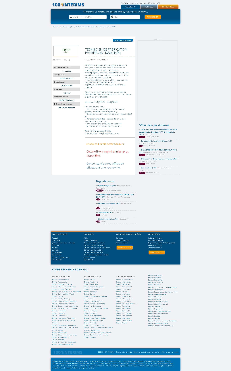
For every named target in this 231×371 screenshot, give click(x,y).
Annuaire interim (160, 363)
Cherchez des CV (155, 248)
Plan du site (56, 260)
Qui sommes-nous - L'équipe (63, 243)
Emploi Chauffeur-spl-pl (158, 304)
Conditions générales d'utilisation (147, 352)
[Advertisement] (158, 81)
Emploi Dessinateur (124, 320)
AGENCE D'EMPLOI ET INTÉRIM (128, 234)
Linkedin (55, 250)
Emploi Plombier (122, 292)
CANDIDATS (130, 7)
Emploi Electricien (123, 308)
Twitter (55, 248)
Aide (86, 238)
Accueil (55, 238)
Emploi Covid (121, 323)
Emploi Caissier (154, 306)
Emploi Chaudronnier (156, 290)
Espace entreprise (155, 240)
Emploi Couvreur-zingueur (126, 304)
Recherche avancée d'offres (63, 361)
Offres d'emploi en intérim (94, 245)
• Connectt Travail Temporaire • (158, 152)
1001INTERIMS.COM (60, 234)
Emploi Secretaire (123, 284)
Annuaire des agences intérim (96, 255)
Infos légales (57, 252)
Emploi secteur (66, 363)
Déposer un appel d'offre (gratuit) (162, 243)
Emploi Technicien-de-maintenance (162, 287)
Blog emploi (88, 260)
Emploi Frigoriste (123, 306)
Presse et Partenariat (60, 257)
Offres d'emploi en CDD (93, 252)
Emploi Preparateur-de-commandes (162, 292)
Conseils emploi (115, 361)
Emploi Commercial (124, 287)
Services (119, 238)
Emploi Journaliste (123, 313)
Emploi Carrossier (155, 280)
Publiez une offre (155, 245)
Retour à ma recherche (123, 40)
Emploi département (81, 363)
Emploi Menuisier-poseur (158, 323)
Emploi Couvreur (155, 299)
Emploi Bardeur (154, 316)
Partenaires (56, 255)
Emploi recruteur (98, 363)
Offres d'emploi (157, 361)
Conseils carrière (145, 363)
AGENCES (149, 7)
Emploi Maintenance (124, 280)
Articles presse (81, 361)
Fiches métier (89, 257)
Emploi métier (111, 363)
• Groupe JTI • (109, 213)
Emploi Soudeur (154, 285)
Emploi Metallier (154, 278)
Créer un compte (90, 240)
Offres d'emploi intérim (140, 361)
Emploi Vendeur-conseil (157, 302)
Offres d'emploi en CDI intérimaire (97, 248)
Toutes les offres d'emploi (94, 243)
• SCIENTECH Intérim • (156, 143)
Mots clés (126, 361)
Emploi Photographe (124, 299)
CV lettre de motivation (98, 361)
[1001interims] (71, 4)
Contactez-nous (124, 247)
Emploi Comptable (123, 311)
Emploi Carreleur (155, 275)
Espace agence (122, 243)
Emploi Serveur (154, 318)
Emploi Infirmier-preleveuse (159, 311)
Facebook (56, 245)
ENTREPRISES (168, 7)
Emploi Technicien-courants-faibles (162, 321)
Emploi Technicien (123, 289)
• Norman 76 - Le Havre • (159, 161)
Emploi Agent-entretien (157, 294)
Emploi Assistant (123, 294)
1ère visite (56, 240)
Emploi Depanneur (155, 309)
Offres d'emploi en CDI (93, 250)
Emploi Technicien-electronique (161, 326)
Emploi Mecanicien (123, 296)
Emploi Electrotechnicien (158, 314)
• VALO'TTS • (158, 133)
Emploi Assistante (123, 282)
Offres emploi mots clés (128, 363)
